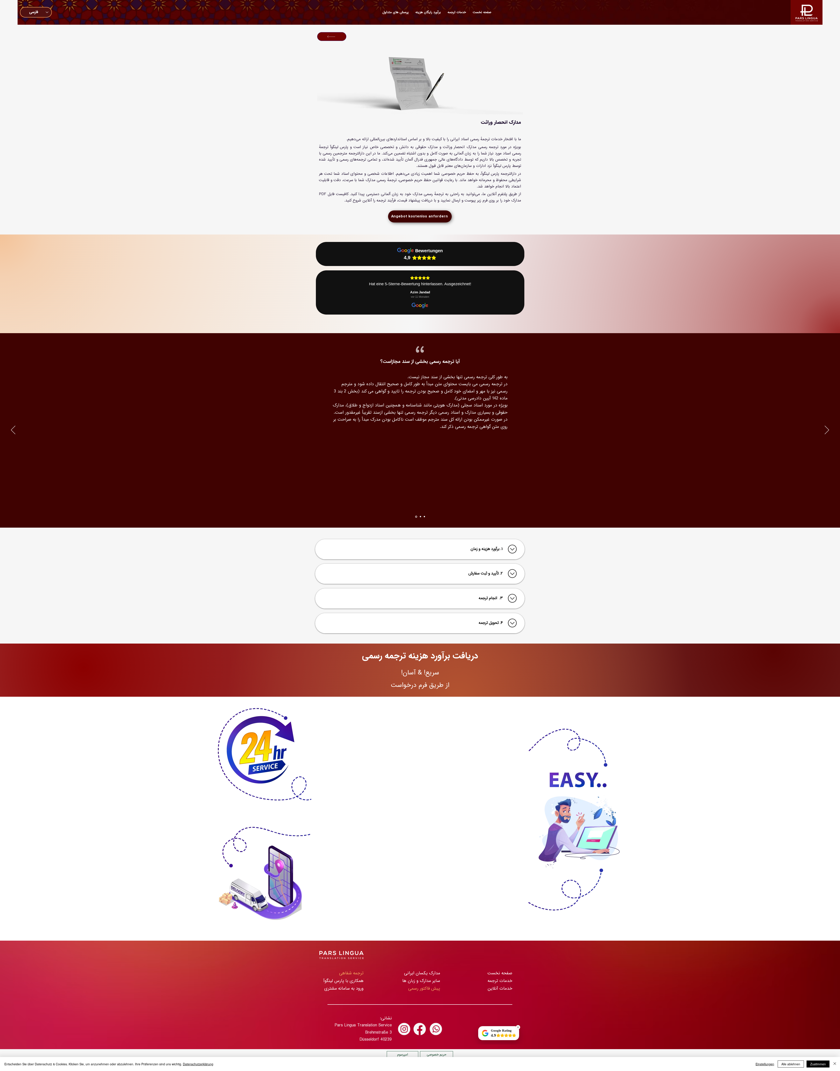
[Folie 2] (420, 516)
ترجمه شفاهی (351, 973)
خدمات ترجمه (500, 981)
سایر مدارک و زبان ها (421, 981)
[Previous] (13, 430)
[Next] (827, 430)
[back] (331, 36)
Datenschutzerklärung (198, 1064)
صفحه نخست (499, 973)
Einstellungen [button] (765, 1064)
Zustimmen (818, 1064)
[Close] (834, 1064)
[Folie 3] (424, 516)
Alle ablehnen (790, 1064)
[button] (428, 12)
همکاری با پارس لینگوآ (343, 981)
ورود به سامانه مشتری (344, 988)
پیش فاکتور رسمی (424, 988)
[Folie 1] (416, 517)
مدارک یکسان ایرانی (422, 973)
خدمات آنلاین (500, 988)
